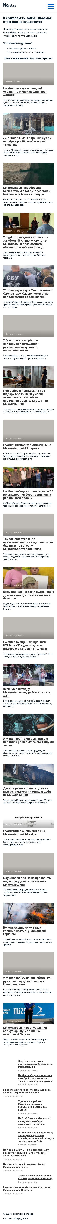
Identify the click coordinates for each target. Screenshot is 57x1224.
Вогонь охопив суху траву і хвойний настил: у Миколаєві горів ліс (24, 931)
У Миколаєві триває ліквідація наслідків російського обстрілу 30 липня (28, 742)
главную (29, 52)
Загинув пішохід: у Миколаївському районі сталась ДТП (26, 692)
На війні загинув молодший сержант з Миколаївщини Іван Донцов (25, 91)
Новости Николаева (27, 1070)
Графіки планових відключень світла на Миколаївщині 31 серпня (26, 1188)
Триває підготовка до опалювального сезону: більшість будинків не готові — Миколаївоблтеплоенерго (28, 544)
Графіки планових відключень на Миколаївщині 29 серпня (27, 446)
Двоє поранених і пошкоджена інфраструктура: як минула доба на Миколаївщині (27, 791)
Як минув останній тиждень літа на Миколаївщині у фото (24, 1165)
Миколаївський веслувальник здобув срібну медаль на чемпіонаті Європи (25, 1031)
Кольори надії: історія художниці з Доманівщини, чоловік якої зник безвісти (28, 595)
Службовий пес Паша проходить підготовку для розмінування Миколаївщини (27, 881)
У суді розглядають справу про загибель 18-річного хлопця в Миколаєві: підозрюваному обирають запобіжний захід (26, 242)
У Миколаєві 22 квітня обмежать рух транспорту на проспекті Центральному (27, 981)
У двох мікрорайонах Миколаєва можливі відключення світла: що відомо (32, 1105)
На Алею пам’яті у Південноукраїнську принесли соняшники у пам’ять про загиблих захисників (26, 1153)
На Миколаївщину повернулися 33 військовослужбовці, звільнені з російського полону (28, 494)
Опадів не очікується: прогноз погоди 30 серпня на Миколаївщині (35, 1064)
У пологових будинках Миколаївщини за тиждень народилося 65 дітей (27, 1091)
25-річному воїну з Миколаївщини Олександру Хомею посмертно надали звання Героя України (27, 293)
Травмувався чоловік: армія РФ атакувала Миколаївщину (35, 1177)
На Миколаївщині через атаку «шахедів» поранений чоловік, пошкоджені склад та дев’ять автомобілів (36, 1137)
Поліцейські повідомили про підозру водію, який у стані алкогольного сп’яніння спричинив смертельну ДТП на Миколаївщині (26, 397)
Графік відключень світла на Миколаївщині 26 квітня (24, 832)
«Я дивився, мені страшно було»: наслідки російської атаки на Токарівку (27, 141)
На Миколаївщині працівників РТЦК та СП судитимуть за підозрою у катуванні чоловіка (25, 645)
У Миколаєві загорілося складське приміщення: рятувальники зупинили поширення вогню (20, 345)
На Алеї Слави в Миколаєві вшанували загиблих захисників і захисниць (34, 1121)
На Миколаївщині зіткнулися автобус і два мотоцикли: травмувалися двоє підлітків (35, 1078)
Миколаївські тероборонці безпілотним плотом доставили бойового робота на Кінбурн (26, 191)
